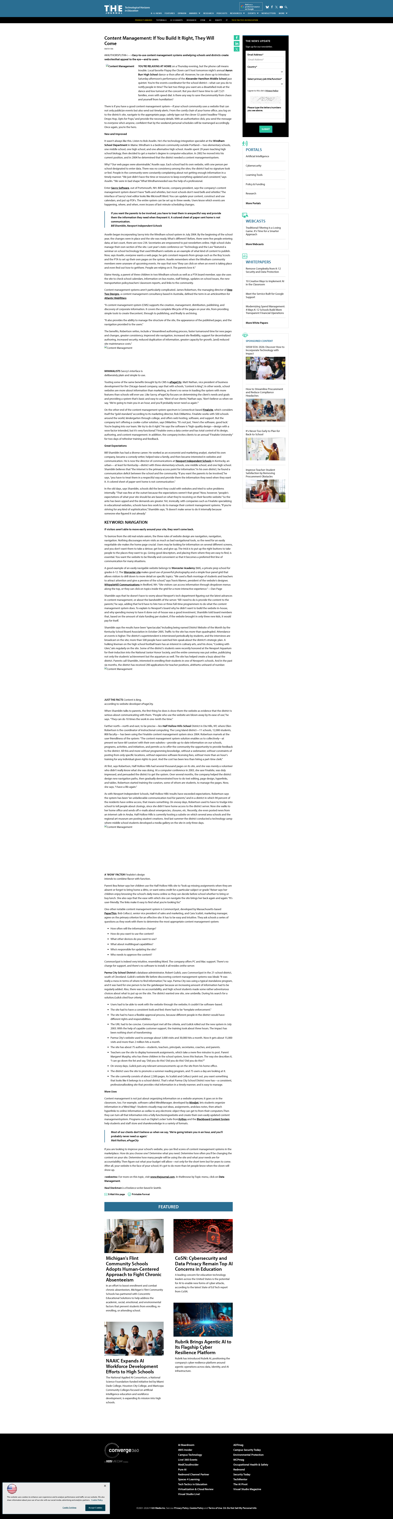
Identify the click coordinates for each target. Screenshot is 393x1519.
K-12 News (156, 13)
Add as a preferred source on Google (252, 6)
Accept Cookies (95, 1507)
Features (170, 13)
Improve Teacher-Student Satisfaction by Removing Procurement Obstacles (260, 473)
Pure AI (182, 1469)
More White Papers (257, 323)
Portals (254, 149)
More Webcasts (255, 244)
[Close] (105, 1485)
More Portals (253, 203)
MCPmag (238, 1459)
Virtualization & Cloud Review (195, 1489)
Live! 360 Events (187, 1459)
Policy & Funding (255, 184)
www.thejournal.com (162, 1177)
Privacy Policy (271, 90)
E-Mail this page (116, 1194)
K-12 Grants (177, 20)
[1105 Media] (122, 1478)
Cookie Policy (197, 1507)
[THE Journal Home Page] (127, 9)
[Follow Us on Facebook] (271, 6)
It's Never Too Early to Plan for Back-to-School (263, 432)
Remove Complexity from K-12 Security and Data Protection (263, 270)
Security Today (241, 1474)
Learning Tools (254, 175)
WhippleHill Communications (122, 584)
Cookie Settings (69, 1507)
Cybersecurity (253, 165)
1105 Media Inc (157, 1507)
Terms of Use (215, 1507)
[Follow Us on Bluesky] (267, 7)
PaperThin (110, 913)
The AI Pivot (240, 1484)
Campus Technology (190, 1454)
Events (252, 13)
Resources (236, 13)
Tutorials (161, 20)
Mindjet (193, 1102)
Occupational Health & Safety (250, 1464)
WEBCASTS (255, 221)
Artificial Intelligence (257, 156)
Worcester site (132, 572)
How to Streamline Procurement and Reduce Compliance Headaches (264, 392)
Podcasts (222, 13)
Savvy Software (120, 188)
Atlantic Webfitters (115, 298)
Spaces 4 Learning (189, 1479)
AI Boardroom (186, 1445)
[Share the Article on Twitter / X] (237, 49)
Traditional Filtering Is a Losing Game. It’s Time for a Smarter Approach (263, 231)
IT (227, 20)
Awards (193, 13)
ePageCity (175, 382)
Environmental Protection (248, 1454)
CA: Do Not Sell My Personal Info (240, 1507)
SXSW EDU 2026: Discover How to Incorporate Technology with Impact (265, 350)
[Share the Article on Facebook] (237, 37)
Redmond (239, 1469)
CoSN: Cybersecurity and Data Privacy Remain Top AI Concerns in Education (204, 1263)
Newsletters (269, 13)
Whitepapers (258, 261)
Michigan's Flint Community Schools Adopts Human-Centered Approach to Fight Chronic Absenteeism (133, 1269)
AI (210, 20)
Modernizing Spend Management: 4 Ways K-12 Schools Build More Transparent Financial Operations (265, 310)
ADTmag (238, 1445)
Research (208, 13)
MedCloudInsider (188, 1464)
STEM (202, 20)
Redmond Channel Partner (193, 1474)
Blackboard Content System (213, 1119)
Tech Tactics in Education (192, 1484)
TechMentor (240, 1479)
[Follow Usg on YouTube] (281, 7)
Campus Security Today (247, 1450)
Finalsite (208, 409)
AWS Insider (185, 1450)
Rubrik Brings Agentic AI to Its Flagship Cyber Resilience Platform (203, 1346)
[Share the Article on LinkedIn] (237, 43)
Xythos (183, 1119)
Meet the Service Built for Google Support (265, 295)
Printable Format (141, 1194)
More (282, 13)
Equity (218, 20)
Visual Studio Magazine (247, 1489)
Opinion (182, 13)
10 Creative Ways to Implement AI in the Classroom (265, 282)
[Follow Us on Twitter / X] (276, 7)
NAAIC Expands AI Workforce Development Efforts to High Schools (132, 1366)
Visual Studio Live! (189, 1494)
